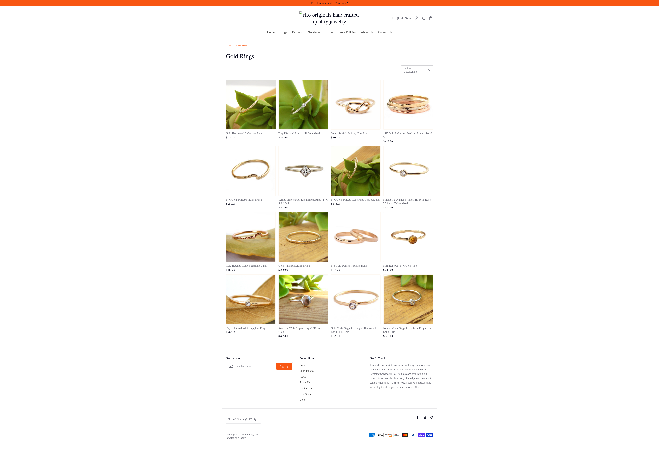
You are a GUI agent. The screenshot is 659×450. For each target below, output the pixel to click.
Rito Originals (251, 434)
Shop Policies (307, 370)
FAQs (303, 376)
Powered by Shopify (236, 438)
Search (303, 365)
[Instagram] (424, 417)
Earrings (297, 32)
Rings (283, 32)
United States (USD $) (242, 419)
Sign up (284, 366)
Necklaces (314, 32)
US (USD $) (400, 18)
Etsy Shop (305, 394)
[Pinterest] (431, 417)
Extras (329, 32)
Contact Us (385, 32)
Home (271, 32)
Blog (302, 399)
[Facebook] (418, 417)
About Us (367, 32)
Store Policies (347, 32)
